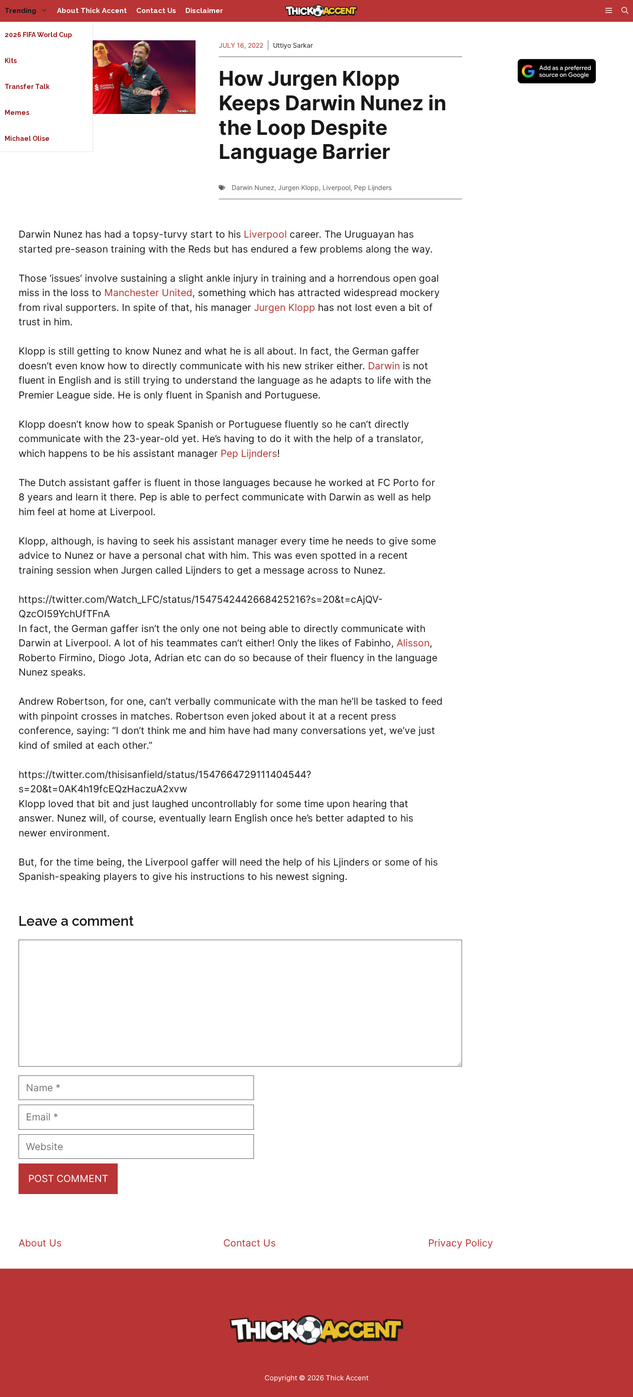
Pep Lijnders (373, 187)
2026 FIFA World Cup (38, 34)
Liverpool (336, 187)
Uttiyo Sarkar (293, 45)
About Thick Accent (92, 10)
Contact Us (156, 10)
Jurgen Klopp (298, 187)
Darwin (384, 366)
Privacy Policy (460, 1243)
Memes (17, 112)
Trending (20, 10)
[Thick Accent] (321, 11)
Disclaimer (204, 10)
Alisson (413, 643)
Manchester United (148, 292)
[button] (625, 11)
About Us (40, 1243)
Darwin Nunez (253, 187)
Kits (11, 60)
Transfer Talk (27, 86)
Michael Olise (27, 138)
